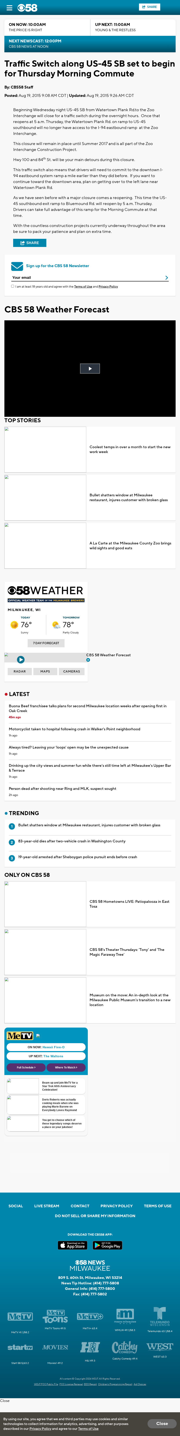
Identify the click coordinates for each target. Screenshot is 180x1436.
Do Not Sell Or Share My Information (95, 1216)
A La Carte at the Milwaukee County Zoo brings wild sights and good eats (130, 546)
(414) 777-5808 (106, 1283)
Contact (80, 1206)
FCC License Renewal (71, 1384)
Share (152, 7)
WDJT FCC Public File (46, 1384)
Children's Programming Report (115, 1384)
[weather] (14, 624)
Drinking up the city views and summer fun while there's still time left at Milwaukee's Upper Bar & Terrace (90, 768)
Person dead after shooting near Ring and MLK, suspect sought (62, 788)
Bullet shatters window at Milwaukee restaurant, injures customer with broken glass (129, 497)
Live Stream (46, 1206)
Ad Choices (140, 1384)
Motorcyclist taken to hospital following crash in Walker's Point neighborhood (74, 729)
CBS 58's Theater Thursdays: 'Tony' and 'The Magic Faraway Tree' (127, 952)
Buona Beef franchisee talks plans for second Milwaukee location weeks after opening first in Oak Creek (88, 708)
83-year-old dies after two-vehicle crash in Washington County (72, 841)
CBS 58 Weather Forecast (109, 655)
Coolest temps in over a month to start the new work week (130, 449)
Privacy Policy (108, 287)
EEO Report (90, 1384)
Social (16, 1206)
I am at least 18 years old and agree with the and (66, 287)
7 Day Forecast (46, 643)
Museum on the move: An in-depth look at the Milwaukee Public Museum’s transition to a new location (130, 1000)
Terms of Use (83, 287)
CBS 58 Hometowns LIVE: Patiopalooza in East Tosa (129, 904)
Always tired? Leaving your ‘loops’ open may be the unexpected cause (69, 747)
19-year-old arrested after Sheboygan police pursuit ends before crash (77, 857)
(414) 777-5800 (102, 1288)
